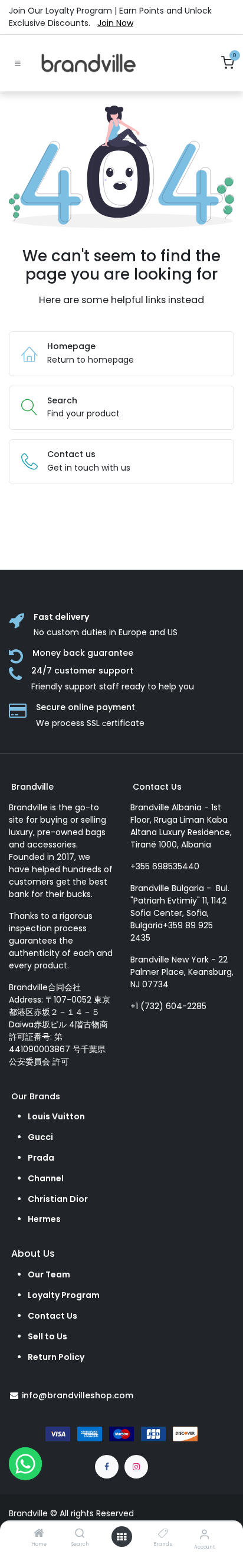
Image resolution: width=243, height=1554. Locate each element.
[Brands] (163, 1534)
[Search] (80, 1534)
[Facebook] (107, 1467)
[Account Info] (204, 1534)
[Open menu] (121, 1537)
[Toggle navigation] (18, 63)
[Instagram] (136, 1467)
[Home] (39, 1534)
